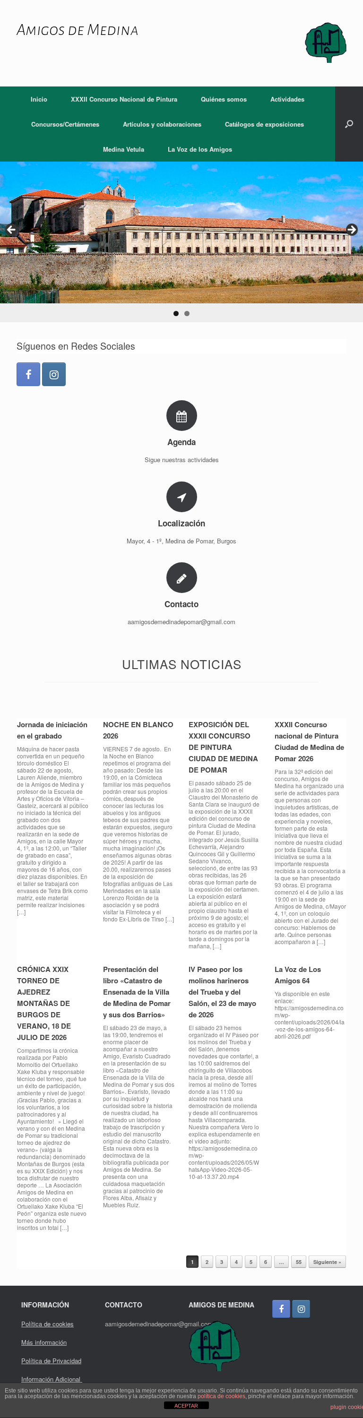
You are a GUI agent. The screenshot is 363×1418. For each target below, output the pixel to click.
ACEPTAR (186, 1406)
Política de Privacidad (51, 1360)
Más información (44, 1342)
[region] (181, 242)
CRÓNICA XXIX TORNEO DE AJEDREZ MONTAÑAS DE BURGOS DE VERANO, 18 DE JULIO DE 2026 (44, 1003)
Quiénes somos (224, 99)
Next (351, 230)
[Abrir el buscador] (349, 124)
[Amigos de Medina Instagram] (54, 374)
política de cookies (221, 1396)
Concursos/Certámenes (65, 124)
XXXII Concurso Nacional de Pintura (124, 99)
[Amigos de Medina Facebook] (28, 374)
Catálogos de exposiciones (264, 124)
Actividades (287, 99)
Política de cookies (47, 1323)
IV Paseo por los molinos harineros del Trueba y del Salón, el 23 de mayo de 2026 (222, 992)
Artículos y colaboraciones (162, 124)
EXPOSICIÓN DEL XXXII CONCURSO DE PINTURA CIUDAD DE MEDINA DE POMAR (223, 747)
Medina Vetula (123, 149)
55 (299, 1261)
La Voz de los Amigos (200, 149)
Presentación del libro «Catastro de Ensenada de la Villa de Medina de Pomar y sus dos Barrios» (137, 992)
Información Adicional (51, 1379)
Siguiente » (327, 1261)
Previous (12, 230)
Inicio (39, 99)
